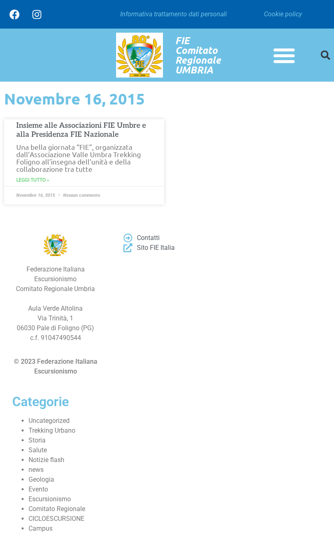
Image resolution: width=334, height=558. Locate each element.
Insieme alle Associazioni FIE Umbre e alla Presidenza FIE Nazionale (81, 130)
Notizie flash (46, 460)
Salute (38, 450)
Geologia (41, 479)
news (36, 470)
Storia (37, 440)
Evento (38, 489)
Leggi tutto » (32, 180)
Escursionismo (50, 499)
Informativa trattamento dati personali (173, 14)
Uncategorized (49, 421)
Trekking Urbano (52, 430)
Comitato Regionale (57, 509)
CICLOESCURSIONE (56, 518)
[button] (284, 55)
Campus (41, 528)
